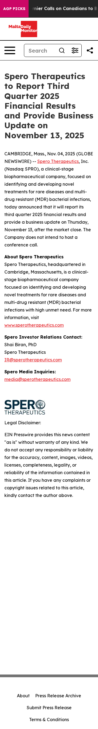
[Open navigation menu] (9, 50)
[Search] (61, 50)
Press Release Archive (58, 695)
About (23, 695)
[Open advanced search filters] (74, 50)
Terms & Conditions (49, 719)
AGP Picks (14, 8)
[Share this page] (90, 50)
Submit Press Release (49, 707)
